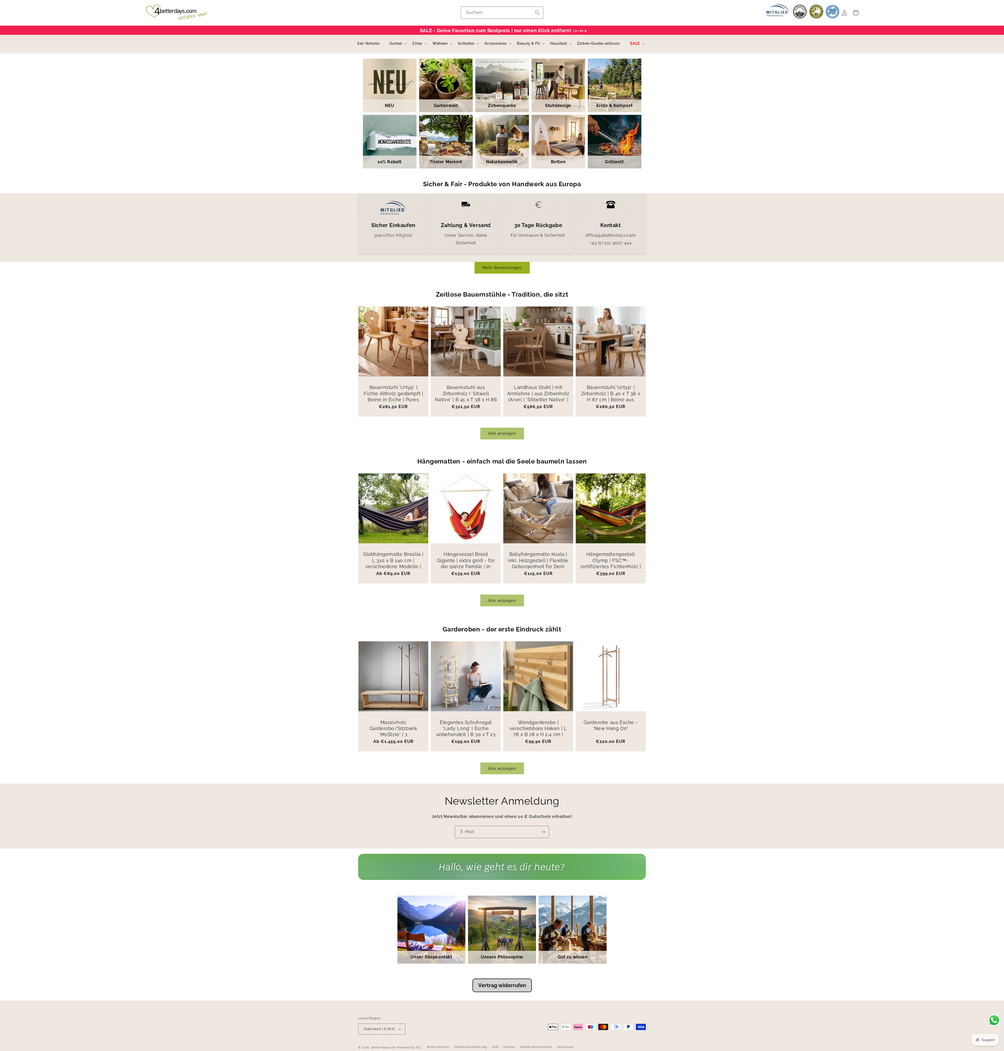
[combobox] (502, 13)
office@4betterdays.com (610, 235)
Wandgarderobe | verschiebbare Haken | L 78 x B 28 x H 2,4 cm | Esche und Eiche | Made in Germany (538, 735)
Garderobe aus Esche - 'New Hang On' (611, 725)
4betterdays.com (383, 1047)
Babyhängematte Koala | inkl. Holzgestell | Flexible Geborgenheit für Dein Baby (538, 563)
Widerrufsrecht (437, 1047)
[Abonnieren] (543, 832)
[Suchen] (537, 12)
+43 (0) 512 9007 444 (611, 242)
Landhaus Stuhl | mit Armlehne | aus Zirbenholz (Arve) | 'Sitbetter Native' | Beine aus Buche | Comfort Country (538, 400)
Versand (509, 1047)
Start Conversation (502, 872)
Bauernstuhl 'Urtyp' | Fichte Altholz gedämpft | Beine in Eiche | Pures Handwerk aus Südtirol (393, 396)
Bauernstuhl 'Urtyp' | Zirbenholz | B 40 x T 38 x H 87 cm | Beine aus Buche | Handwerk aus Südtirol (610, 400)
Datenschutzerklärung (470, 1047)
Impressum (565, 1047)
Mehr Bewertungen (502, 267)
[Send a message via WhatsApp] (994, 1020)
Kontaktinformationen (536, 1047)
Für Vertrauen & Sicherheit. (538, 235)
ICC (419, 1047)
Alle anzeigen (502, 433)
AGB (495, 1047)
